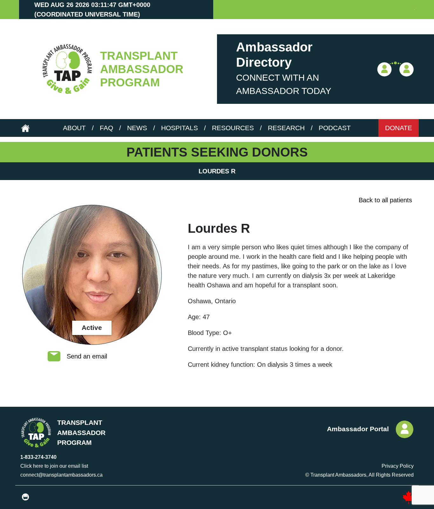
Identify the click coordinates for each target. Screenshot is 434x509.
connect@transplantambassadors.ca (61, 475)
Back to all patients (385, 200)
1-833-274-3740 (38, 457)
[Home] (66, 69)
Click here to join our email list (54, 466)
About (74, 127)
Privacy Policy (398, 466)
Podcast (335, 127)
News (137, 127)
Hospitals (179, 127)
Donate (398, 127)
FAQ (106, 127)
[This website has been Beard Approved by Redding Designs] (25, 497)
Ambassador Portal (358, 428)
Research (286, 127)
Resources (233, 127)
